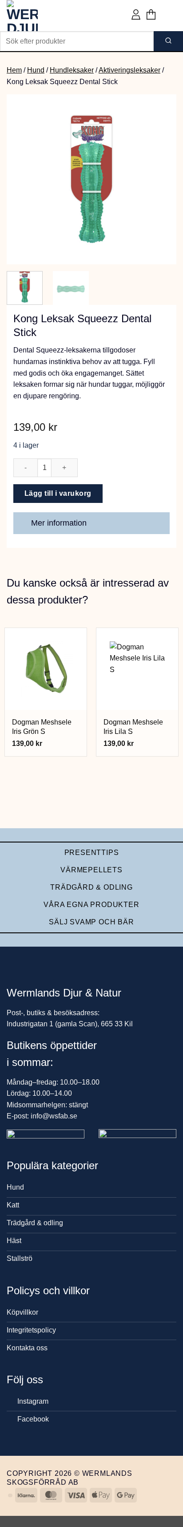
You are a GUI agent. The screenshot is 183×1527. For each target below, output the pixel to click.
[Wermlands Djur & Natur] (40, 15)
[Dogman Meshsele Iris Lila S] (137, 669)
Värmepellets (91, 870)
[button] (151, 15)
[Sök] (168, 41)
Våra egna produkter (91, 904)
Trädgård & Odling (91, 887)
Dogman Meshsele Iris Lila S (133, 726)
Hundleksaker (72, 70)
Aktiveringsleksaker (129, 70)
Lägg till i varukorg (58, 493)
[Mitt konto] (135, 15)
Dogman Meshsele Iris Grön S (42, 726)
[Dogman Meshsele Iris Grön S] (46, 669)
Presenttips (91, 852)
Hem (14, 70)
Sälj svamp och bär (91, 922)
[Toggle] (158, 524)
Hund (35, 70)
